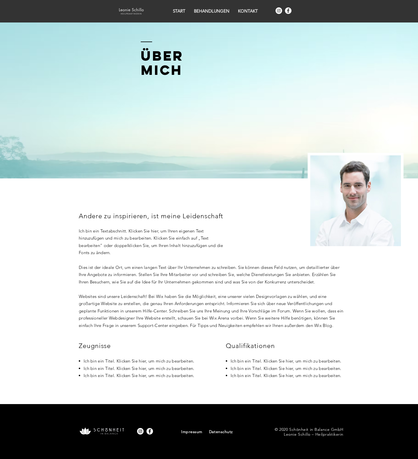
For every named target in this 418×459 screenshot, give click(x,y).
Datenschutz (221, 431)
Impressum (191, 431)
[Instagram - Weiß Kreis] (279, 10)
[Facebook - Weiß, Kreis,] (288, 10)
